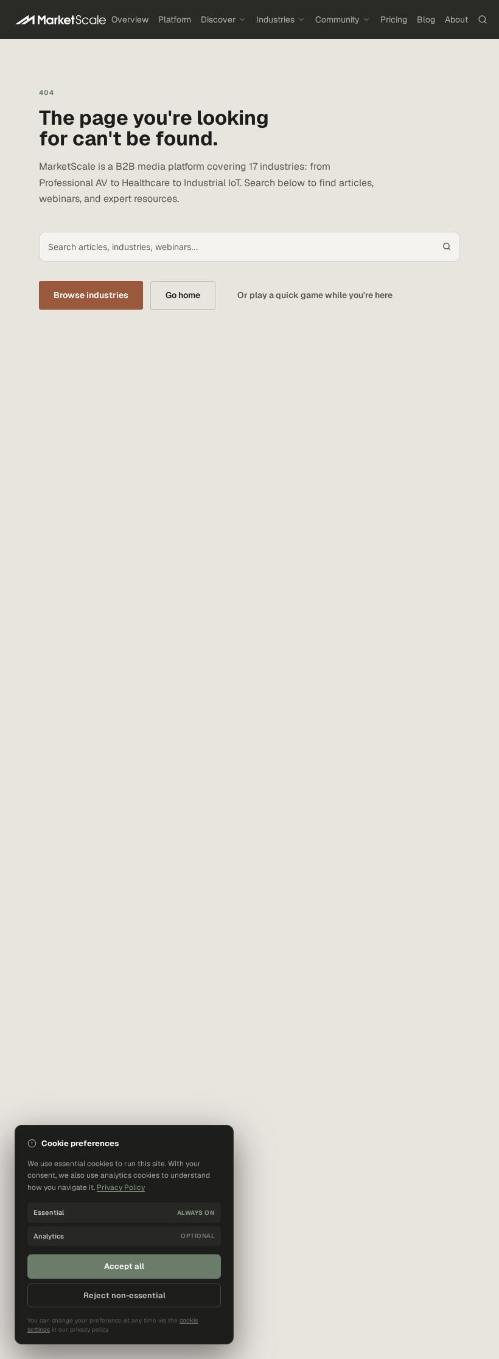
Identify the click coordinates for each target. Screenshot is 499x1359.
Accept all (124, 1266)
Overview (129, 19)
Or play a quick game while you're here (315, 295)
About (456, 19)
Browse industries (91, 295)
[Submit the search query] (446, 246)
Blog (426, 19)
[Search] (482, 19)
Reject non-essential (124, 1295)
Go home (183, 295)
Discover (218, 19)
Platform (174, 19)
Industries (275, 19)
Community (337, 19)
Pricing (393, 19)
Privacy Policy (121, 1187)
